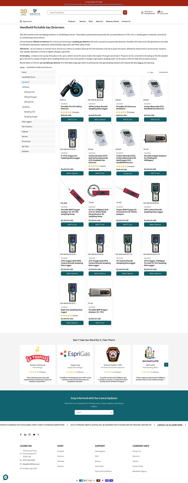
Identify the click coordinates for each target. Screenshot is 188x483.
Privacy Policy (138, 466)
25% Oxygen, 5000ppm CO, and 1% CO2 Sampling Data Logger (155, 263)
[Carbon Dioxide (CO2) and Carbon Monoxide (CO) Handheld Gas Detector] (100, 138)
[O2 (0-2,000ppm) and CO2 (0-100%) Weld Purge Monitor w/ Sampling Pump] (100, 192)
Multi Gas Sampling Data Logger (71, 311)
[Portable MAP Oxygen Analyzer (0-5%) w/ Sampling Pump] (72, 192)
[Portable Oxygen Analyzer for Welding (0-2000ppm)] (155, 138)
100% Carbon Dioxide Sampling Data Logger (98, 107)
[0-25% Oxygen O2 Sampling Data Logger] (72, 138)
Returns (98, 461)
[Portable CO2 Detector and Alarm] (127, 89)
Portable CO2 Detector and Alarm (126, 107)
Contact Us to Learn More (149, 425)
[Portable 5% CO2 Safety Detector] (72, 89)
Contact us (128, 173)
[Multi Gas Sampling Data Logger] (72, 292)
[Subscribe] (111, 412)
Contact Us (137, 451)
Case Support (100, 451)
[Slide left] (22, 365)
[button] (162, 12)
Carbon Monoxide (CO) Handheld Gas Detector (154, 107)
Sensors (25, 136)
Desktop (25, 131)
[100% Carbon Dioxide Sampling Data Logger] (100, 89)
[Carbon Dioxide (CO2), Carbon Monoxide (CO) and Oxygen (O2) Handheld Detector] (127, 138)
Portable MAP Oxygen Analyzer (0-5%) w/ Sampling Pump (70, 212)
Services (60, 456)
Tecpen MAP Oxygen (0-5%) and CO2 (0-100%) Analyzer (126, 212)
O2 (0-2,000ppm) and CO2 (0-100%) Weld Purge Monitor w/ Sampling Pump (98, 213)
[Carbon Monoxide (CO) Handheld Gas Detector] (155, 89)
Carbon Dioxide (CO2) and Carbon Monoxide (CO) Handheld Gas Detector (98, 159)
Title (62, 122)
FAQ (96, 456)
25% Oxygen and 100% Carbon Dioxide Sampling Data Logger (72, 263)
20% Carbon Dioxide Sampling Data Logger (153, 211)
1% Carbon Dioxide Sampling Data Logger (126, 262)
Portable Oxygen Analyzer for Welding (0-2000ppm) (155, 158)
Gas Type (25, 146)
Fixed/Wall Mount (28, 77)
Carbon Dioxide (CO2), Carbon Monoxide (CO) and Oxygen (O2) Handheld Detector (126, 159)
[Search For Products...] (125, 12)
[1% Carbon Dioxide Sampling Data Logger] (127, 243)
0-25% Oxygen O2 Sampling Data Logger (70, 157)
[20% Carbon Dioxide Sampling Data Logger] (155, 192)
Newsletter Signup (139, 471)
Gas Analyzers (27, 126)
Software (60, 461)
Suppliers (25, 151)
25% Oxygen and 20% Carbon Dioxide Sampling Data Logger (100, 263)
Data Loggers (27, 122)
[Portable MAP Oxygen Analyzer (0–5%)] (100, 292)
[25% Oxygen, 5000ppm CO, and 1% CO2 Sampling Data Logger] (155, 243)
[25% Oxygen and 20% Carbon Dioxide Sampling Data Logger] (100, 243)
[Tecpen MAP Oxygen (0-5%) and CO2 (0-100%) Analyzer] (127, 192)
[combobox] (85, 12)
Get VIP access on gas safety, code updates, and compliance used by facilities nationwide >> (94, 4)
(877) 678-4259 (29, 460)
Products (71, 21)
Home (22, 67)
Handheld (25, 82)
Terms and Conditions (103, 471)
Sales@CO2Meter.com (31, 464)
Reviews (60, 466)
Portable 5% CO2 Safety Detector (71, 107)
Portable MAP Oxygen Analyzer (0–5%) (98, 311)
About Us (136, 456)
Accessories (26, 141)
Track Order (99, 466)
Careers (135, 461)
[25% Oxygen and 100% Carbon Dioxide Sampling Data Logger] (72, 243)
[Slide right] (166, 365)
